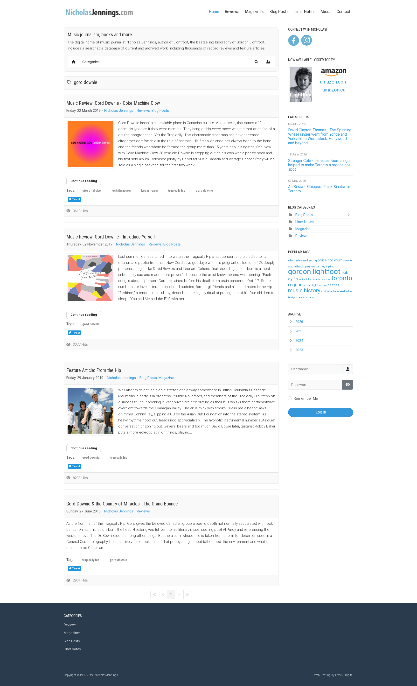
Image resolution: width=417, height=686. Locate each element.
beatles (333, 285)
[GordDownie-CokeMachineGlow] (90, 144)
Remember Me (306, 398)
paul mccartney (315, 266)
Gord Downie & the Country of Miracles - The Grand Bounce (122, 504)
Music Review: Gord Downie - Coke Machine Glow (113, 103)
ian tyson (293, 297)
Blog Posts (279, 11)
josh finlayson (121, 190)
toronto (341, 278)
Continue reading (83, 181)
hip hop (330, 266)
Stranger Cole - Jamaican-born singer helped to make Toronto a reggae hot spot (319, 165)
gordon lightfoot (314, 271)
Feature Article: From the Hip (93, 370)
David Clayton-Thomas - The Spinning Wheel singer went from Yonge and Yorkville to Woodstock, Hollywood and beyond (319, 136)
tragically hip (176, 190)
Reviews (232, 11)
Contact (343, 11)
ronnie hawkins (321, 279)
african (307, 285)
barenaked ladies (342, 291)
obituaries (295, 260)
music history (304, 290)
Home (214, 11)
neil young (310, 260)
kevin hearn (149, 190)
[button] (256, 61)
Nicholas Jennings (118, 110)
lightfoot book (319, 285)
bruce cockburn (330, 260)
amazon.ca (333, 90)
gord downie (204, 190)
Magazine (166, 378)
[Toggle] (349, 215)
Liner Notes (304, 11)
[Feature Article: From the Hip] (90, 411)
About (325, 11)
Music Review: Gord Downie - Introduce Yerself (110, 237)
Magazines (254, 11)
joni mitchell (305, 279)
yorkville (326, 291)
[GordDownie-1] (90, 278)
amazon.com (334, 82)
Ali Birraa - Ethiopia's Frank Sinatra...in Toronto (319, 188)
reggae (295, 284)
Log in (321, 412)
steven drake (91, 190)
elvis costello (306, 297)
